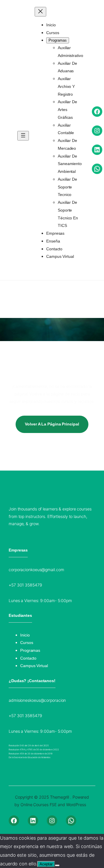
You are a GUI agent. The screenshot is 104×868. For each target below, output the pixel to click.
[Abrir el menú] (23, 135)
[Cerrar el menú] (40, 11)
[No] (57, 865)
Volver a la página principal (52, 424)
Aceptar (46, 864)
